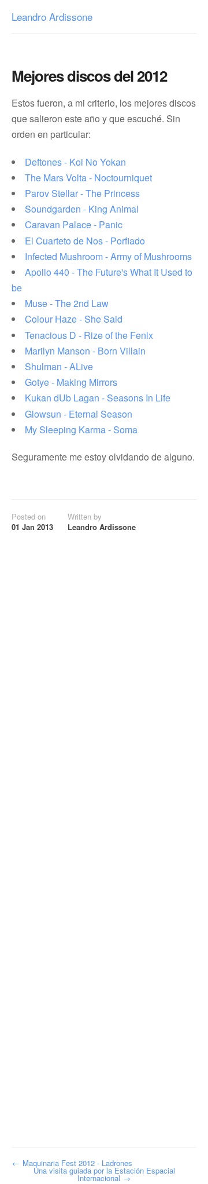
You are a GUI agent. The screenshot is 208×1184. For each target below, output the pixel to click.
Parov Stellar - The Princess (82, 193)
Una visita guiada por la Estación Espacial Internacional (104, 1174)
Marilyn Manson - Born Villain (85, 350)
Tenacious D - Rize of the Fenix (89, 335)
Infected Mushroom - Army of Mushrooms (108, 256)
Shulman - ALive (59, 366)
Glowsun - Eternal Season (78, 414)
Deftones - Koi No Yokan (75, 162)
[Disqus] (97, 678)
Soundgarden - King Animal (82, 208)
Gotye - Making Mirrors (71, 382)
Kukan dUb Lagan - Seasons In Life (97, 397)
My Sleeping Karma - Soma (81, 429)
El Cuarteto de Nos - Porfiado (85, 240)
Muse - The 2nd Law (67, 303)
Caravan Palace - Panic (73, 224)
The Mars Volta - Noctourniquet (88, 177)
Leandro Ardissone (52, 18)
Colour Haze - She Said (73, 319)
